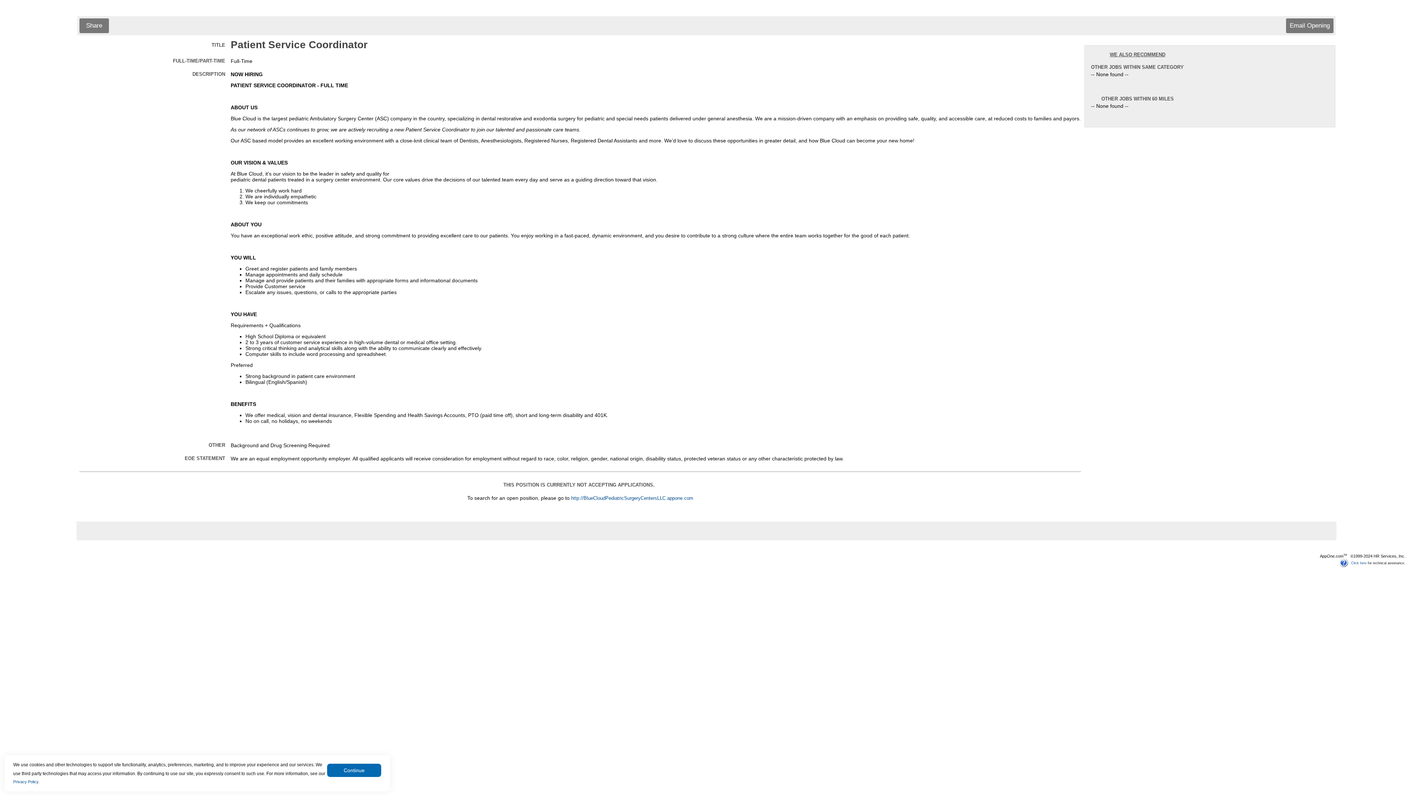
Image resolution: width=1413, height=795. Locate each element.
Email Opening (1310, 25)
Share (94, 25)
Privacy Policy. (26, 782)
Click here (1359, 563)
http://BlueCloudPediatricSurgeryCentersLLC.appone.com (632, 498)
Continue (354, 770)
